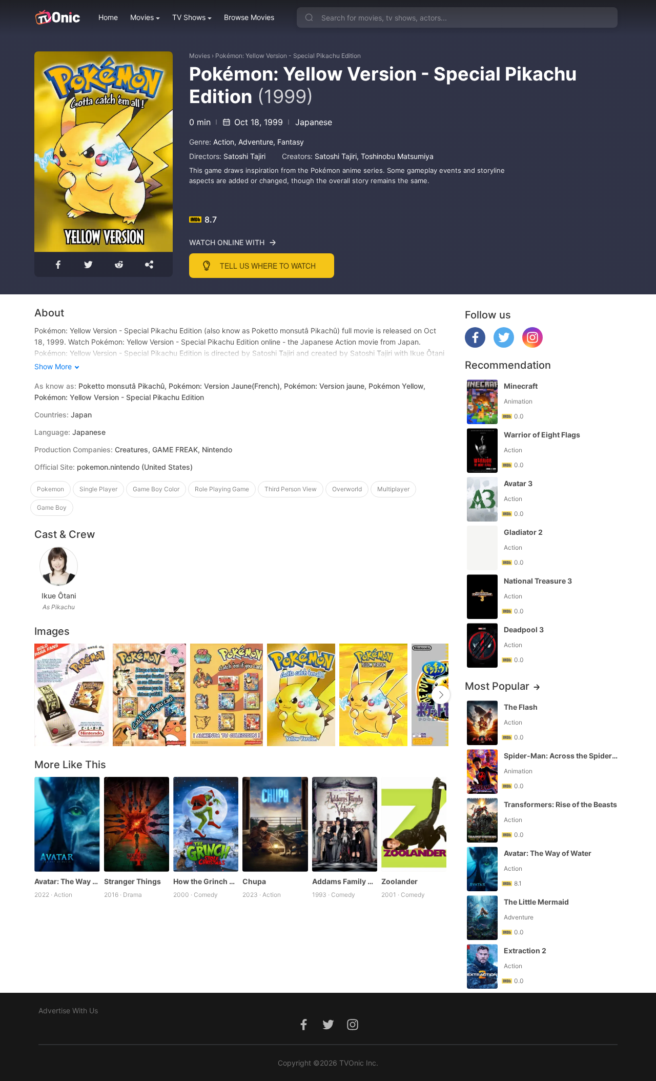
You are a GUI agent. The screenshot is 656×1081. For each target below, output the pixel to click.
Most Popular (497, 686)
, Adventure (253, 141)
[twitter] (504, 345)
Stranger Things (132, 881)
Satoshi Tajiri (244, 156)
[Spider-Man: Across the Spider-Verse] (482, 771)
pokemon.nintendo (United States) (135, 467)
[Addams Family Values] (344, 824)
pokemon (50, 489)
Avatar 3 (518, 483)
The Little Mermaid (536, 901)
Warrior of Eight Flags (542, 434)
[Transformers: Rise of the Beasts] (482, 820)
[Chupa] (275, 824)
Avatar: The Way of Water (66, 881)
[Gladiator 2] (482, 548)
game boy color (156, 489)
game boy (52, 507)
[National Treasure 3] (482, 596)
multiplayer (393, 489)
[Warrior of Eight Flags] (482, 450)
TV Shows (189, 17)
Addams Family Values (344, 881)
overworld (347, 489)
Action (223, 141)
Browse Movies (249, 17)
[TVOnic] (57, 17)
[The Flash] (482, 722)
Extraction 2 (525, 950)
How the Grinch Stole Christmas (205, 881)
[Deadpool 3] (482, 645)
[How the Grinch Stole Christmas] (205, 824)
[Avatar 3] (482, 499)
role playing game (222, 489)
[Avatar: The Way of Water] (66, 824)
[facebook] (475, 345)
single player (98, 489)
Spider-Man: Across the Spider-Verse (562, 755)
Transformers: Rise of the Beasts (560, 804)
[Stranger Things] (136, 824)
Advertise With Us (68, 1010)
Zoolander (399, 881)
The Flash (521, 707)
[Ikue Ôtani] (58, 566)
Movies (142, 17)
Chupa (254, 881)
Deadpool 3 (524, 629)
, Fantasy (288, 141)
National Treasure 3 (538, 580)
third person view (290, 489)
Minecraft (521, 386)
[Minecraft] (482, 401)
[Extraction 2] (482, 966)
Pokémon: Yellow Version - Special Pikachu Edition (288, 55)
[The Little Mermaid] (482, 917)
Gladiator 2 (523, 532)
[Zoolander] (413, 824)
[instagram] (532, 345)
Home (108, 17)
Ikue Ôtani (59, 595)
